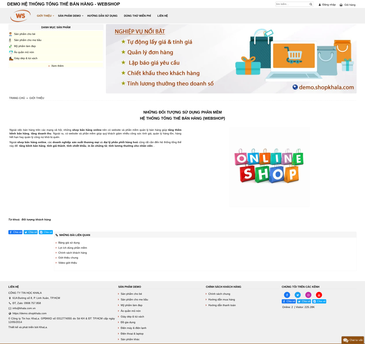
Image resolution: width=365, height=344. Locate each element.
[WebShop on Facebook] (287, 294)
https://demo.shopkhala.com (30, 313)
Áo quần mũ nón (24, 52)
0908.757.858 (32, 303)
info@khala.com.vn (24, 308)
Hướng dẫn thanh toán (222, 305)
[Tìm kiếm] (311, 4)
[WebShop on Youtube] (319, 294)
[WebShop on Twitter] (298, 294)
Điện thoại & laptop (132, 333)
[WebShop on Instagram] (308, 294)
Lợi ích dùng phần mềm (72, 247)
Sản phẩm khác (130, 339)
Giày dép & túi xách (25, 58)
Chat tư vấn (356, 340)
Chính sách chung (219, 293)
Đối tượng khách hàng (36, 219)
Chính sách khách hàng (72, 252)
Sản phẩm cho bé (24, 33)
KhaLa (43, 327)
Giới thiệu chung (68, 257)
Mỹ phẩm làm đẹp (25, 46)
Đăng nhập (329, 4)
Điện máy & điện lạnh (133, 327)
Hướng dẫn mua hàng (221, 299)
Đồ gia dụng (128, 322)
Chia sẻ (17, 232)
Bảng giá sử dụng (69, 242)
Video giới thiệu (67, 262)
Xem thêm (57, 65)
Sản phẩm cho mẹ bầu (27, 40)
